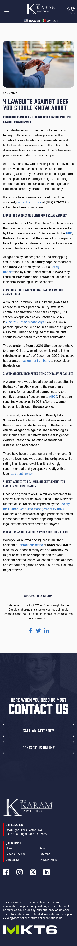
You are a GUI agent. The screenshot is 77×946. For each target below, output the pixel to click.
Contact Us (13, 860)
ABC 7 (53, 396)
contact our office (28, 202)
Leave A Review (15, 854)
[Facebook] (30, 630)
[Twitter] (38, 630)
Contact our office (30, 544)
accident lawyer (21, 473)
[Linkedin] (47, 630)
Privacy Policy (48, 860)
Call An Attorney (38, 730)
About (43, 848)
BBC (69, 233)
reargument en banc (35, 360)
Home (9, 848)
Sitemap (45, 854)
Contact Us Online (38, 747)
